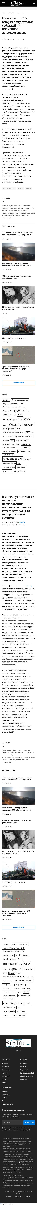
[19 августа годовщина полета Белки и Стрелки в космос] (18, 295)
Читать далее (7, 239)
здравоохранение (23, 436)
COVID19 (6, 400)
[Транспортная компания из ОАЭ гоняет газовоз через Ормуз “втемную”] (18, 355)
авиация (28, 425)
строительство (9, 463)
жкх (32, 432)
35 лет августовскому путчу (14, 338)
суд (19, 463)
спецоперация (13, 458)
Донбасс (26, 411)
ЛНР (20, 415)
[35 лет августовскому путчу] (18, 326)
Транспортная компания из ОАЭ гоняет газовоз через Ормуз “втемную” (16, 369)
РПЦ (20, 420)
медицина (25, 444)
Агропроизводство (9, 188)
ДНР (18, 410)
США (4, 425)
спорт (28, 459)
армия (5, 428)
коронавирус (22, 440)
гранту (28, 586)
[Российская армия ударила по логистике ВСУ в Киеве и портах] (18, 252)
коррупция (6, 444)
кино (12, 440)
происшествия (8, 454)
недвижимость (9, 451)
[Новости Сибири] (18, 3)
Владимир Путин (8, 411)
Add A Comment (18, 383)
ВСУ (22, 404)
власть (18, 428)
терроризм (9, 467)
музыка (19, 447)
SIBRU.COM (21, 1162)
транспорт (21, 467)
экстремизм (19, 471)
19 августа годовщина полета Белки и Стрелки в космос (18, 308)
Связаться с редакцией (23, 1130)
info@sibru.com (17, 1172)
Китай (5, 415)
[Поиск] (34, 3)
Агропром (23, 37)
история (6, 440)
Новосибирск (10, 419)
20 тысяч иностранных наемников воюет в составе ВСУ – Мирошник (17, 233)
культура (15, 444)
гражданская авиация (13, 432)
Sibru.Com (6, 37)
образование (24, 451)
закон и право (7, 436)
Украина (15, 424)
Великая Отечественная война (14, 407)
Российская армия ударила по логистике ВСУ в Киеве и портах (16, 264)
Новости (22, 522)
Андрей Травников (11, 404)
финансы (28, 188)
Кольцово (13, 415)
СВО (27, 419)
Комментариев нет (9, 39)
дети (28, 432)
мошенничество (9, 447)
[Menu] (3, 3)
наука (26, 448)
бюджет (20, 188)
